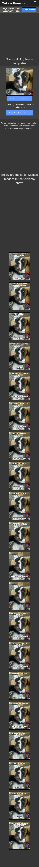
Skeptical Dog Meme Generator (19, 99)
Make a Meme (14, 3)
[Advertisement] (19, 34)
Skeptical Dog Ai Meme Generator (19, 113)
